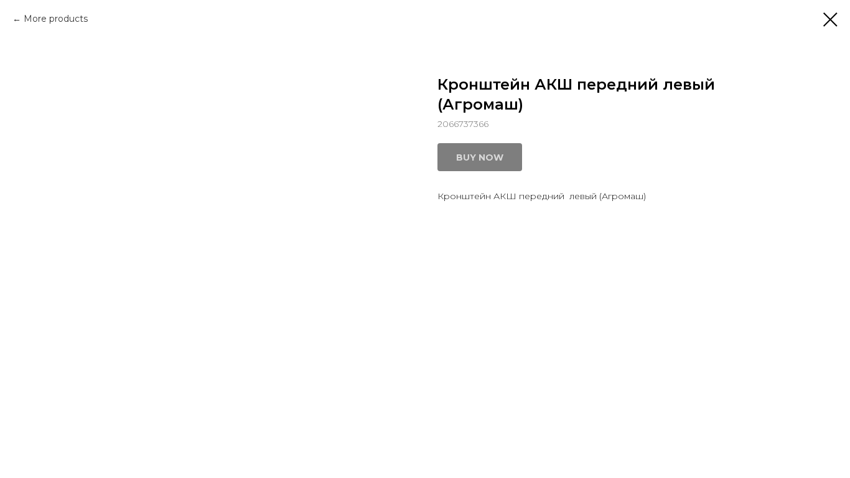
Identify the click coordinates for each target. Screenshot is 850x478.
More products (56, 18)
